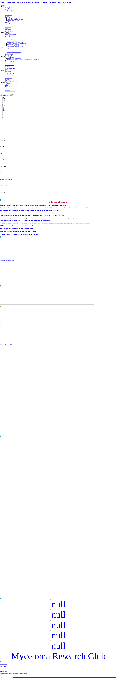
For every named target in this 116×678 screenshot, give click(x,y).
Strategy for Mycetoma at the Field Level (15, 19)
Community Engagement (9, 48)
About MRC (7, 8)
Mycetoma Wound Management (13, 20)
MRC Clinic (7, 33)
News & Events (8, 83)
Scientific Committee (11, 12)
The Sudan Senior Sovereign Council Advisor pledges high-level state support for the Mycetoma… (30, 210)
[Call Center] (58, 606)
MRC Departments (8, 15)
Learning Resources (8, 62)
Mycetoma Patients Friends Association (12, 53)
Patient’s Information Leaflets (12, 41)
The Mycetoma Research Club (10, 81)
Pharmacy (7, 37)
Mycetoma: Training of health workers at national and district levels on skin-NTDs (23, 59)
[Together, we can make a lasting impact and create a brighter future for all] (58, 627)
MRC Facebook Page (9, 87)
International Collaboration (10, 23)
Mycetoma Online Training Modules (14, 58)
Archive (6, 67)
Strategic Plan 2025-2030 (12, 18)
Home (3, 5)
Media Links (7, 90)
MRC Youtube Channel (9, 86)
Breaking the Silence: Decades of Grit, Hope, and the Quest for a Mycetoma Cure (25, 220)
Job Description (8, 29)
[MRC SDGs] (58, 638)
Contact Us (7, 30)
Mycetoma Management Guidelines (11, 38)
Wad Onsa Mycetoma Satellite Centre (14, 50)
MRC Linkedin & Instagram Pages (11, 88)
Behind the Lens (3, 671)
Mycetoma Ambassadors (9, 54)
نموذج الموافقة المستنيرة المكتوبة (14, 45)
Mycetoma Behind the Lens (10, 91)
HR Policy (7, 21)
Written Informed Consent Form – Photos (15, 46)
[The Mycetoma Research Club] (58, 658)
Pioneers (6, 28)
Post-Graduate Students (9, 77)
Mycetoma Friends (8, 55)
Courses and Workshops (9, 65)
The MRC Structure (11, 10)
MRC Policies (7, 16)
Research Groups (10, 74)
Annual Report (8, 24)
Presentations (7, 66)
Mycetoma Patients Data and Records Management (17, 43)
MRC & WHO (8, 22)
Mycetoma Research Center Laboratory (12, 36)
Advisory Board (10, 11)
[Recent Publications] (58, 648)
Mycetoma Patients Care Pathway (11, 34)
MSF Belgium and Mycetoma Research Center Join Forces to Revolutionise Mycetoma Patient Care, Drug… (33, 205)
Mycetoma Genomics (9, 60)
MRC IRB (9, 14)
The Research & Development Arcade (12, 61)
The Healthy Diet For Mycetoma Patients (15, 42)
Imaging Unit (7, 35)
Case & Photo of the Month (10, 68)
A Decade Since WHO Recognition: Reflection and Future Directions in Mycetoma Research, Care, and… (33, 215)
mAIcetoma (2, 668)
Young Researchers (8, 80)
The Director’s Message (9, 7)
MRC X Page (7, 85)
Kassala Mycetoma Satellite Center (14, 52)
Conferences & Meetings (9, 64)
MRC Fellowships (8, 78)
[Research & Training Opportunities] (58, 617)
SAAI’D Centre (3, 666)
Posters (6, 69)
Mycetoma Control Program (10, 25)
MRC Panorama (8, 27)
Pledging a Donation (9, 31)
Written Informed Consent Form (13, 44)
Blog (6, 84)
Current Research (10, 73)
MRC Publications (8, 71)
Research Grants (8, 75)
